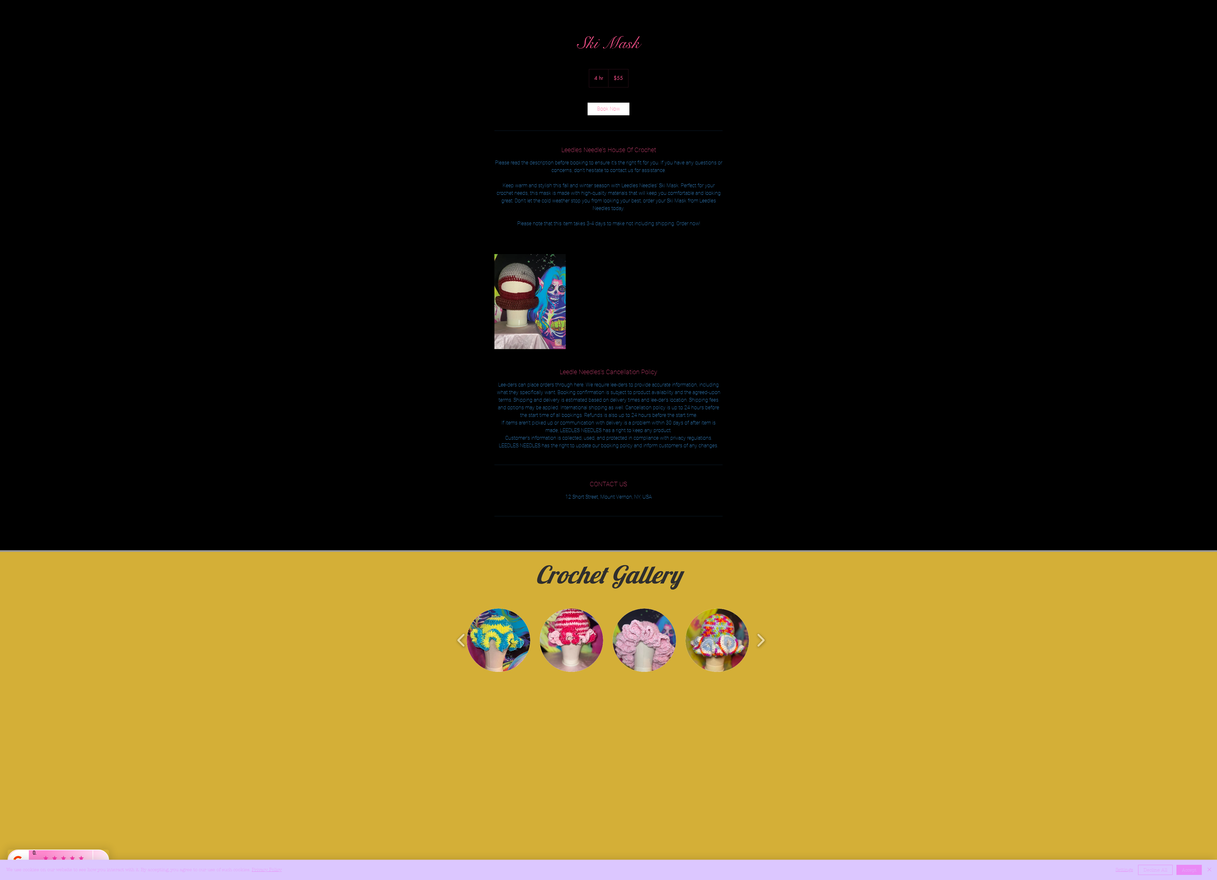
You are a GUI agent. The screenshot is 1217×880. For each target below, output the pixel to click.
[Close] (1209, 870)
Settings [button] (1124, 869)
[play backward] (461, 640)
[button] (498, 640)
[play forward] (761, 640)
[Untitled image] (530, 301)
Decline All (1155, 870)
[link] (608, 109)
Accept (1189, 870)
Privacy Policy (267, 869)
